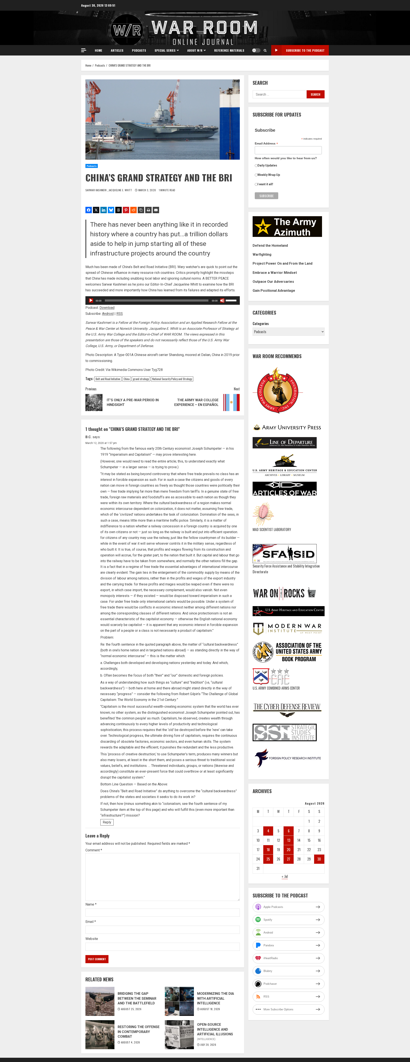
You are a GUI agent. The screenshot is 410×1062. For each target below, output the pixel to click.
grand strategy (141, 379)
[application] (162, 300)
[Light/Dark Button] (256, 50)
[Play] (91, 300)
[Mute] (222, 300)
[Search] (265, 50)
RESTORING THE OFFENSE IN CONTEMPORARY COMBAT (99, 1034)
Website (91, 939)
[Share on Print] (148, 210)
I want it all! (265, 184)
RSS (119, 314)
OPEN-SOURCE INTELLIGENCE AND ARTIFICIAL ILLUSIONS (179, 1034)
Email (90, 922)
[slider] (232, 300)
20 (288, 849)
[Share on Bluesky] (111, 210)
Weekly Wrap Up (269, 175)
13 (288, 840)
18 (268, 849)
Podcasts (139, 50)
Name (91, 904)
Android (108, 314)
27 (288, 859)
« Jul (285, 876)
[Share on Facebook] (88, 210)
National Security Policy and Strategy (172, 379)
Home (98, 50)
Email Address (266, 144)
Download (107, 308)
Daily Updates (267, 165)
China (127, 379)
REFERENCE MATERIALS (229, 50)
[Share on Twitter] (96, 210)
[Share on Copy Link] (141, 210)
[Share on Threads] (118, 210)
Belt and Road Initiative (108, 379)
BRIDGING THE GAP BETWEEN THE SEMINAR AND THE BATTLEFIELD (99, 1001)
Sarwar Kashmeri (96, 190)
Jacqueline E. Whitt (121, 190)
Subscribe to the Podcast (305, 50)
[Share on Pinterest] (126, 210)
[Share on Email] (156, 210)
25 (268, 859)
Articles (117, 50)
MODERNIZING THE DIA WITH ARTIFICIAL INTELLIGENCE (179, 1001)
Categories (261, 323)
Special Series (165, 50)
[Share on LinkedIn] (103, 210)
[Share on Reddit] (133, 210)
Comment (93, 850)
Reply (107, 822)
